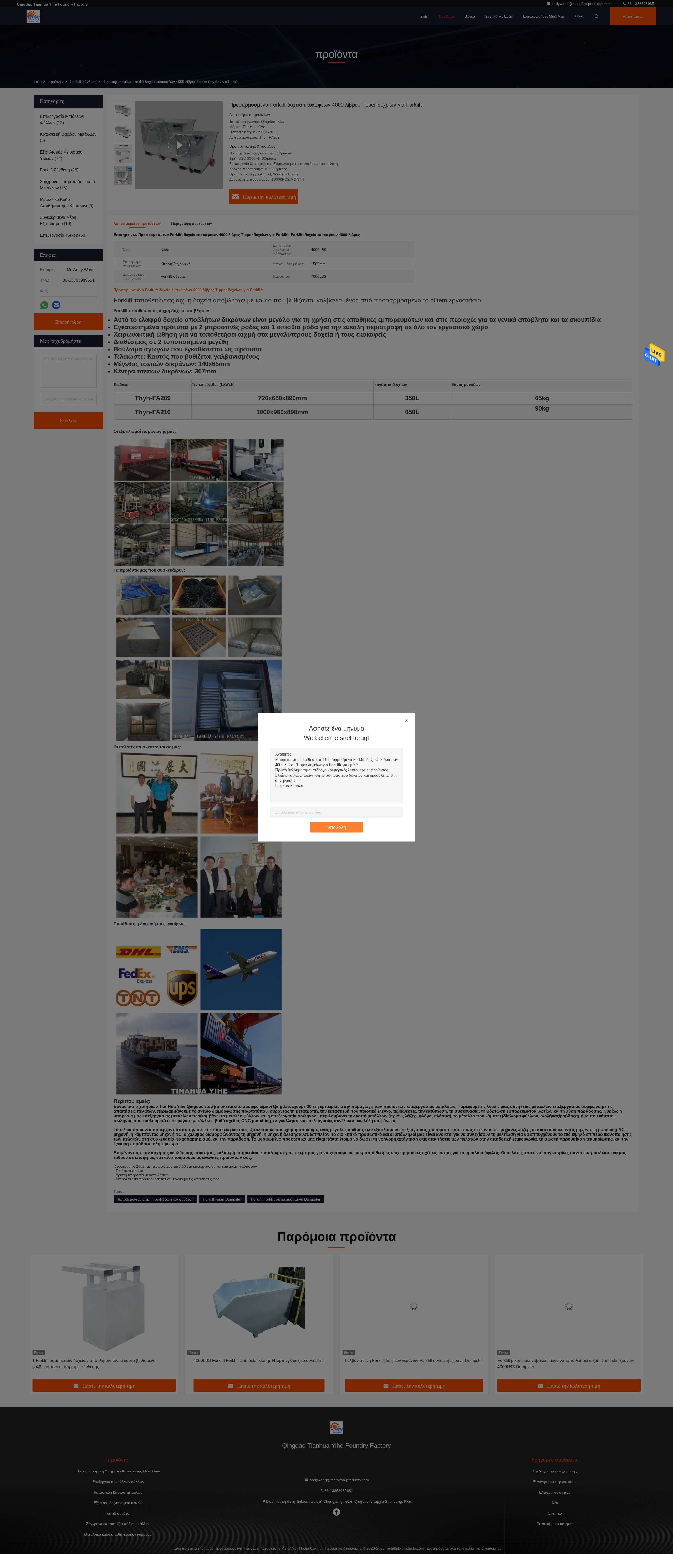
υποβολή (336, 827)
